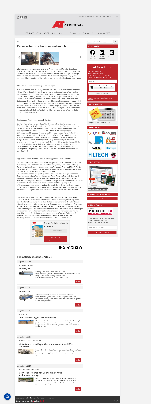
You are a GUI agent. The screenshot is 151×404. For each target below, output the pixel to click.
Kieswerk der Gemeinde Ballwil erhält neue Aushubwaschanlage (40, 374)
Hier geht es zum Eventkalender (99, 123)
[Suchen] (116, 41)
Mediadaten (107, 16)
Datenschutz (34, 398)
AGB (27, 398)
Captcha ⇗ (109, 90)
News (54, 33)
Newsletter (63, 33)
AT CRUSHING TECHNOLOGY (97, 190)
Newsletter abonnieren (87, 16)
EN (117, 16)
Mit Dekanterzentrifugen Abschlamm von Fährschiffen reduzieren (45, 345)
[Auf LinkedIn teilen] (72, 249)
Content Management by (24, 401)
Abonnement (55, 237)
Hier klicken (104, 88)
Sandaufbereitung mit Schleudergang (37, 317)
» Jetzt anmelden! (102, 94)
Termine (86, 33)
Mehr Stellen (102, 199)
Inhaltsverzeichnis (55, 241)
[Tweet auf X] (64, 249)
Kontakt (99, 16)
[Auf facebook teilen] (60, 249)
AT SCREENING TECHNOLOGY (98, 188)
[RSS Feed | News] (18, 17)
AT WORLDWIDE (42, 33)
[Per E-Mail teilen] (76, 247)
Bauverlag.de (114, 401)
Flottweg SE (24, 268)
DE (114, 16)
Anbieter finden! (103, 232)
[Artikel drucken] (81, 247)
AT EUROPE (29, 33)
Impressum (51, 398)
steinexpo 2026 (103, 33)
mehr (78, 282)
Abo (93, 33)
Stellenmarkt (75, 33)
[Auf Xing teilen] (68, 249)
